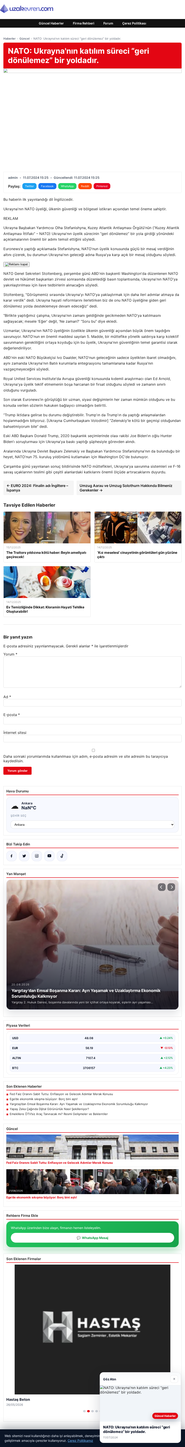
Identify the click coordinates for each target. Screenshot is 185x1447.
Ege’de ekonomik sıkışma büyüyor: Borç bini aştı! (44, 1099)
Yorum (10, 654)
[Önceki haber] (162, 887)
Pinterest (102, 186)
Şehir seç (19, 815)
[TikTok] (62, 856)
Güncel (24, 38)
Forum (108, 23)
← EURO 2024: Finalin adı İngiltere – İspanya (37, 487)
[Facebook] (11, 856)
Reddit (85, 186)
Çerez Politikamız (80, 1440)
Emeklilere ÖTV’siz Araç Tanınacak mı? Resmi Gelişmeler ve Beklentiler (59, 1114)
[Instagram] (37, 856)
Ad (7, 696)
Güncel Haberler (51, 23)
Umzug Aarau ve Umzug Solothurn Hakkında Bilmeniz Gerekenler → (126, 487)
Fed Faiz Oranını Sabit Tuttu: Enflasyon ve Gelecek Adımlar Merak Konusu (61, 1094)
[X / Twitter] (24, 856)
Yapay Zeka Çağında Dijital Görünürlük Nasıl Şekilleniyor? (49, 1109)
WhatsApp (67, 186)
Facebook (47, 186)
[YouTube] (49, 856)
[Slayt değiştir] (84, 1411)
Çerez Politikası (134, 23)
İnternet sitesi (14, 732)
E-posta (11, 714)
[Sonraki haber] (171, 887)
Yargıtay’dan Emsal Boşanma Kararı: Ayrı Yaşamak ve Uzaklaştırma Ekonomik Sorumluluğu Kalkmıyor (79, 1104)
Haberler (9, 38)
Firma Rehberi (83, 23)
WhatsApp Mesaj (92, 1238)
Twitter (29, 186)
